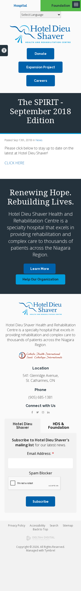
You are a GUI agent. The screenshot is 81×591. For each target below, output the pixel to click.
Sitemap (68, 525)
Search (54, 525)
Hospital (20, 5)
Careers (40, 80)
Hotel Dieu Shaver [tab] (22, 426)
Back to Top (40, 529)
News (39, 140)
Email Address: (40, 453)
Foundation (61, 5)
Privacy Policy (16, 525)
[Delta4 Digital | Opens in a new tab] (40, 538)
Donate (41, 54)
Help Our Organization (40, 279)
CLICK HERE (14, 162)
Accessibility (37, 525)
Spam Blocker (40, 473)
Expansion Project (40, 67)
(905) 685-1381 (40, 397)
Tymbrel (50, 550)
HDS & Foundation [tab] (58, 426)
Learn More (39, 269)
